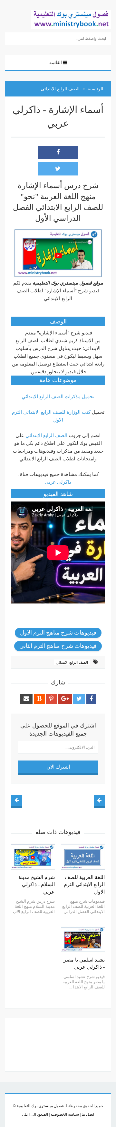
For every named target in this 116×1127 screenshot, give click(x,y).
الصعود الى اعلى (35, 1114)
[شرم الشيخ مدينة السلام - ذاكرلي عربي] (33, 857)
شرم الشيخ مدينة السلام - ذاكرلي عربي (36, 884)
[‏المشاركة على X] (58, 168)
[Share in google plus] (65, 699)
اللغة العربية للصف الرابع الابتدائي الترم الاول (84, 884)
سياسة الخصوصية (64, 1114)
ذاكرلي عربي (58, 482)
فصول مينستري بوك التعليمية (40, 1106)
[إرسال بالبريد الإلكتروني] (26, 699)
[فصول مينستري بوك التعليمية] (71, 18)
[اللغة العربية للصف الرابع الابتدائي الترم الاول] (83, 857)
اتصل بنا (87, 1114)
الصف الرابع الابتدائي (46, 435)
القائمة (55, 62)
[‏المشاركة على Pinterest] (51, 699)
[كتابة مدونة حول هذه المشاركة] (39, 699)
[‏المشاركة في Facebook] (58, 152)
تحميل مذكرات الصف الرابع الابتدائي (58, 396)
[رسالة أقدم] (16, 800)
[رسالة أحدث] (99, 800)
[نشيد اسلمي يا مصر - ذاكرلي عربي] (83, 939)
